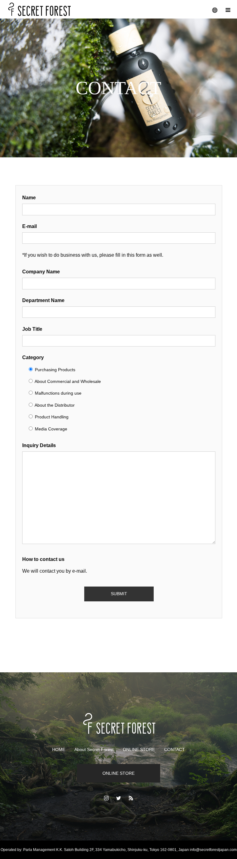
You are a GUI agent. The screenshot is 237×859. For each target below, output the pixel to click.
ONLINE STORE (139, 749)
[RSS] (131, 798)
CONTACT (174, 749)
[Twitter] (118, 798)
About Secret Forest (94, 749)
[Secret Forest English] (118, 723)
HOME (58, 749)
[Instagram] (106, 798)
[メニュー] (227, 9)
